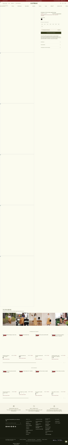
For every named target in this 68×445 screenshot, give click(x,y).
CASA (9, 3)
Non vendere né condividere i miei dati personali (33, 440)
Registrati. (37, 410)
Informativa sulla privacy (31, 439)
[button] (51, 42)
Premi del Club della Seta (57, 0)
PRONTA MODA (5, 3)
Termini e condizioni (23, 439)
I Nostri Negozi (18, 3)
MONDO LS (12, 3)
